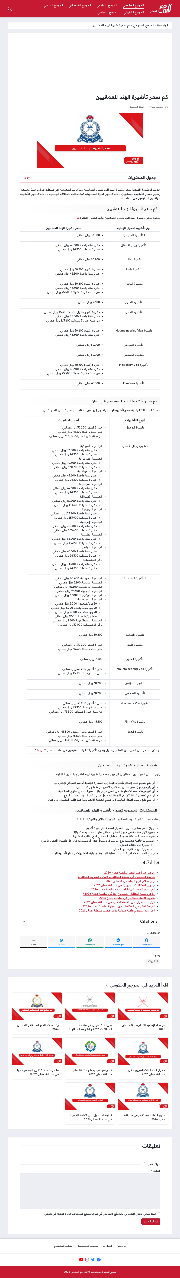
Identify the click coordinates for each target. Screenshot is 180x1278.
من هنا (40, 750)
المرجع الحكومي (143, 25)
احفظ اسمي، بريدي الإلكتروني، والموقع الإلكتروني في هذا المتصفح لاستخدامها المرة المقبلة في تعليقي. (100, 1213)
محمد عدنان (156, 106)
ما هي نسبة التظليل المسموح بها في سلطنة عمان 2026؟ (119, 893)
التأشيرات (153, 961)
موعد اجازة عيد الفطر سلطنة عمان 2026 (129, 872)
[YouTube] (81, 1259)
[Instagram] (87, 1259)
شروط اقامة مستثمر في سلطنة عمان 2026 (127, 898)
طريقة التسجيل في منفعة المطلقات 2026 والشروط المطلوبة (116, 876)
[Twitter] (93, 1259)
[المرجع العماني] (160, 9)
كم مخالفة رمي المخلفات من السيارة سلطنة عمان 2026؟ (119, 906)
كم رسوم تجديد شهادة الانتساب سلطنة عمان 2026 (123, 889)
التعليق (155, 1170)
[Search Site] (10, 9)
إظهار (27, 177)
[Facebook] (98, 1259)
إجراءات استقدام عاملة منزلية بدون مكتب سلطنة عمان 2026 (117, 910)
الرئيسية (162, 25)
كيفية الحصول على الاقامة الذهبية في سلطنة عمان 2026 (119, 902)
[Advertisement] (90, 64)
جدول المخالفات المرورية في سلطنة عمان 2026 (124, 885)
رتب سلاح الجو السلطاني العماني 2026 (130, 881)
